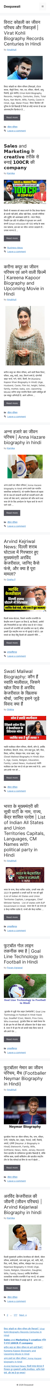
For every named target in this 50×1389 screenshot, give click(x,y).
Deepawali (12, 6)
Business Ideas (15, 247)
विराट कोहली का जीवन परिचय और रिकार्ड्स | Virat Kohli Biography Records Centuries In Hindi (24, 33)
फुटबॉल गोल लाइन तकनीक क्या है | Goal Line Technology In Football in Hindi (23, 954)
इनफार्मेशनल (12, 652)
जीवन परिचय (12, 127)
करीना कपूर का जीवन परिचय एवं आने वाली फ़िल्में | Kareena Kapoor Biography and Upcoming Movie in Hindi (25, 280)
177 (16, 1315)
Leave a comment (16, 130)
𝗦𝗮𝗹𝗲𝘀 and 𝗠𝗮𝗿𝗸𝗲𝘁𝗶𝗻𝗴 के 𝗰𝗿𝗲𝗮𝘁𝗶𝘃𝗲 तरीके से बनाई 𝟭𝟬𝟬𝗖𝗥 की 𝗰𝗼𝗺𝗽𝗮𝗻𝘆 (21, 156)
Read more (12, 117)
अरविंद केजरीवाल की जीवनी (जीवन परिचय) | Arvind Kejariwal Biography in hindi (23, 1204)
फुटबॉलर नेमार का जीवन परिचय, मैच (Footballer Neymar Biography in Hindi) (25, 1076)
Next (23, 1315)
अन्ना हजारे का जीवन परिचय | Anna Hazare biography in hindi (24, 437)
